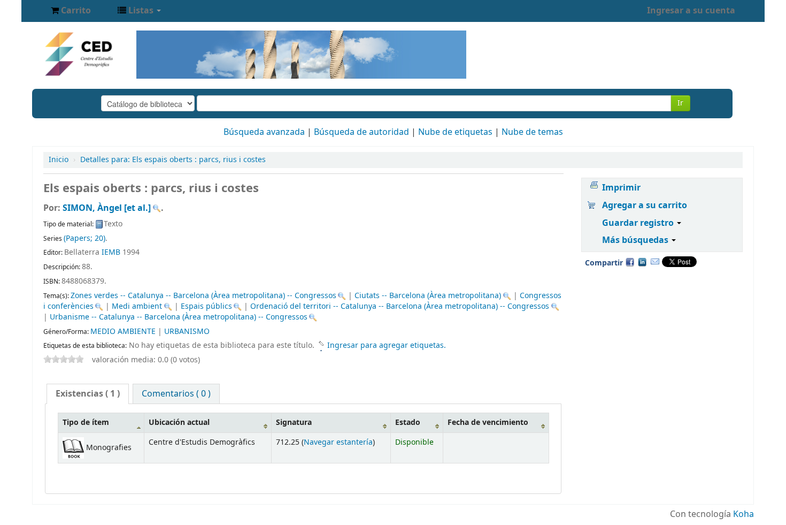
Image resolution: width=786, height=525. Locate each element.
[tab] (88, 394)
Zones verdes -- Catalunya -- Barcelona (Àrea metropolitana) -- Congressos (203, 295)
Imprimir (621, 187)
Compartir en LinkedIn (642, 261)
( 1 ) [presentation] (88, 393)
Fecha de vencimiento (488, 422)
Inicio (58, 159)
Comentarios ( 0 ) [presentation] (176, 393)
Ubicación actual (179, 422)
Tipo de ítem (86, 422)
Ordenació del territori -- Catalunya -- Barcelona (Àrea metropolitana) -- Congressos (399, 306)
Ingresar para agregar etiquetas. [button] (386, 345)
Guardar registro (639, 223)
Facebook (630, 261)
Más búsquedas (636, 240)
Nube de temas (532, 132)
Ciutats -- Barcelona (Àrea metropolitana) (428, 295)
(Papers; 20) (84, 238)
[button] (71, 10)
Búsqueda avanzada (264, 132)
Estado (407, 422)
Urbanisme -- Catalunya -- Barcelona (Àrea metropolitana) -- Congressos (178, 317)
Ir (680, 103)
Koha (743, 514)
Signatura (294, 422)
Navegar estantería (338, 442)
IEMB (111, 252)
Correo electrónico (655, 261)
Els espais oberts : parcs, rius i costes (173, 159)
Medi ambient (137, 306)
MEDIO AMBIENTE (123, 331)
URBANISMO (187, 331)
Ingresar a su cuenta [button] (691, 10)
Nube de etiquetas (455, 132)
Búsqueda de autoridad (361, 132)
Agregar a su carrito (644, 205)
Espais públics (206, 306)
